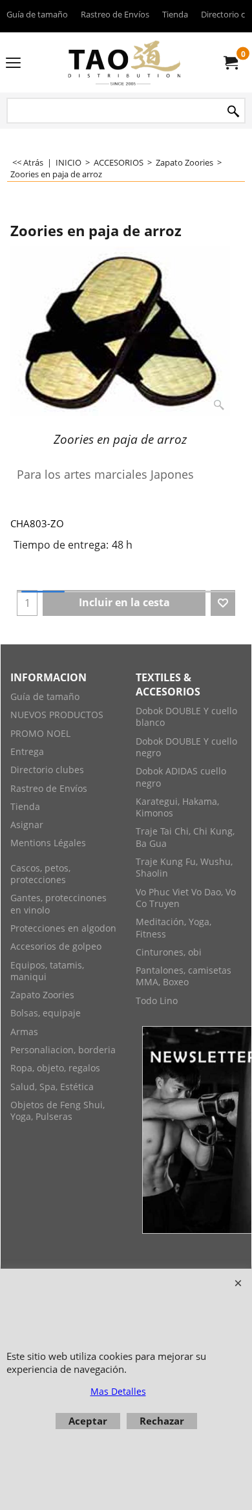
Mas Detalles (118, 1391)
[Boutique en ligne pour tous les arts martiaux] (123, 62)
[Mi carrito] (230, 63)
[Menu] (13, 63)
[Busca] (233, 111)
